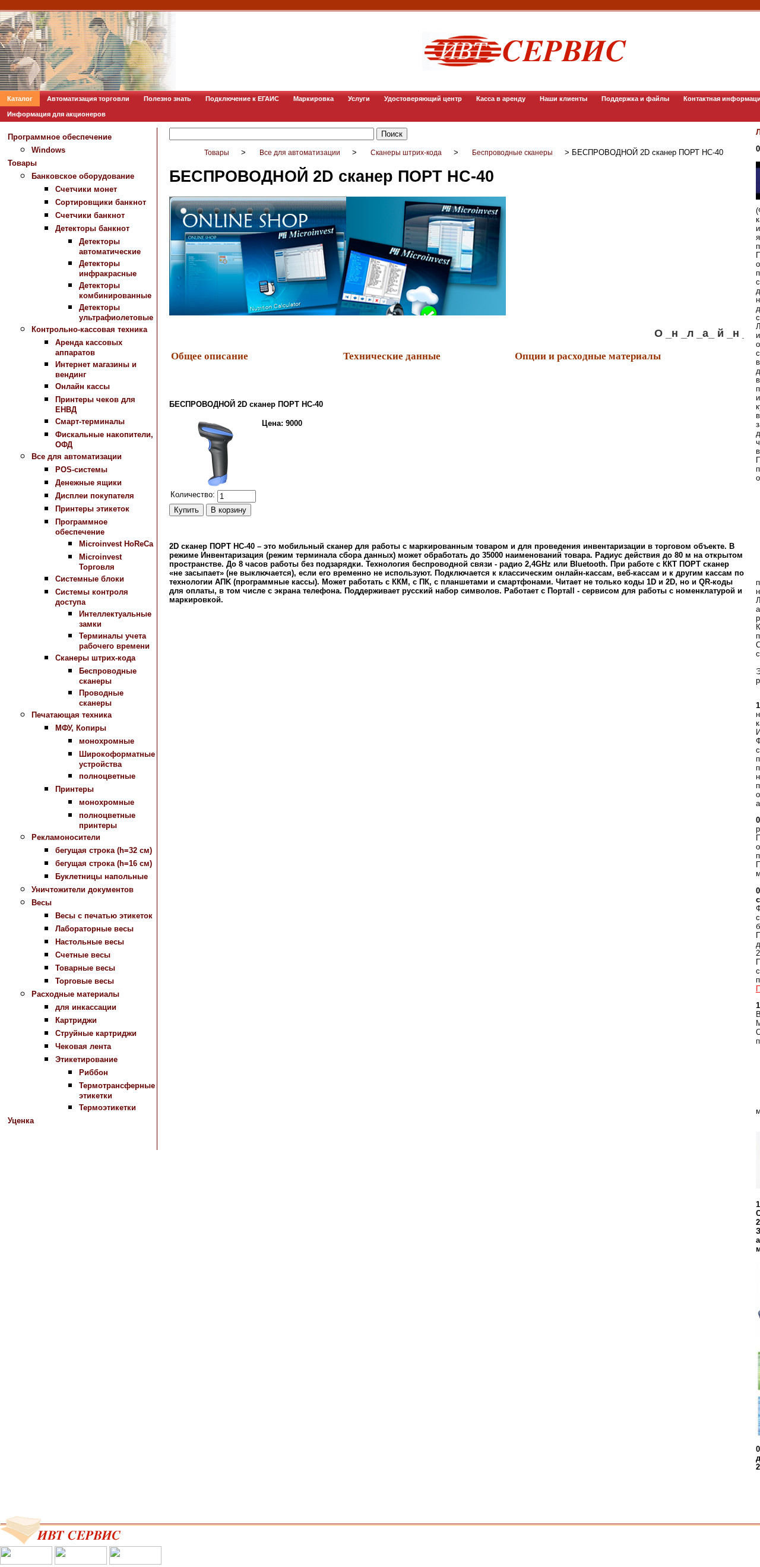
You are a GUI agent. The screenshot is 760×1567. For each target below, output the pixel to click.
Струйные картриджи (96, 1033)
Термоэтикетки (107, 1107)
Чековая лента (83, 1046)
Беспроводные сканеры (512, 153)
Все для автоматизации (76, 456)
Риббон (93, 1072)
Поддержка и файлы (635, 98)
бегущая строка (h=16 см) (103, 863)
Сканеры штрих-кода (95, 657)
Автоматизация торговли (88, 98)
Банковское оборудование (82, 176)
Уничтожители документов (82, 889)
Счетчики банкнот (90, 215)
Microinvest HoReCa (116, 543)
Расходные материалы (75, 994)
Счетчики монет (86, 189)
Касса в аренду (500, 98)
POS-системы (81, 469)
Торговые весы (84, 981)
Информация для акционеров (56, 114)
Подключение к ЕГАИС (242, 98)
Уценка (21, 1120)
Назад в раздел (198, 617)
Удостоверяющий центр (423, 98)
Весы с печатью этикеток (104, 915)
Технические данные (392, 355)
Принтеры (74, 789)
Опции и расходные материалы (588, 355)
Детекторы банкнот (92, 228)
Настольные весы (89, 941)
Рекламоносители (65, 837)
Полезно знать (167, 98)
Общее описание (209, 355)
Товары (22, 163)
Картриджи (76, 1020)
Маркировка (313, 98)
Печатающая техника (71, 714)
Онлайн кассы (82, 386)
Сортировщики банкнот (100, 202)
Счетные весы (82, 954)
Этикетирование (86, 1059)
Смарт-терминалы (90, 421)
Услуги (359, 98)
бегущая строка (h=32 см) (103, 850)
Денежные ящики (88, 482)
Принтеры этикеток (92, 508)
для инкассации (85, 1007)
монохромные (106, 741)
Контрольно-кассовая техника (89, 329)
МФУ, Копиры (80, 728)
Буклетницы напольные (101, 876)
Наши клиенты (563, 98)
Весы (41, 902)
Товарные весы (85, 967)
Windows (48, 150)
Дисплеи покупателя (94, 495)
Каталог (20, 98)
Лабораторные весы (94, 928)
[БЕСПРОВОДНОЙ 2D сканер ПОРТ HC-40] (214, 453)
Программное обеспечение (60, 136)
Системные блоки (89, 578)
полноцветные (107, 776)
